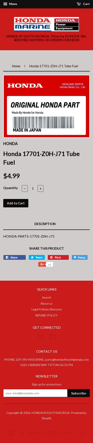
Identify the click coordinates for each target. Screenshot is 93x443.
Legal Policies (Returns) (47, 309)
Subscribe (78, 393)
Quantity (10, 188)
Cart (86, 4)
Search (46, 297)
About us (46, 303)
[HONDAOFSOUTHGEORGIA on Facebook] (52, 336)
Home (16, 66)
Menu (12, 4)
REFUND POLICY (46, 315)
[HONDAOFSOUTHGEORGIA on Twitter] (41, 336)
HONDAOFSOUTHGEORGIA (51, 413)
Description (45, 224)
